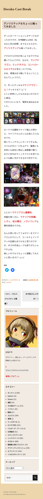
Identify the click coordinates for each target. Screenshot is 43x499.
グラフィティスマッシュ (16, 448)
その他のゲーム (13, 406)
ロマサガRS (12, 425)
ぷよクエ (11, 415)
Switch (10, 396)
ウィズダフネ (12, 422)
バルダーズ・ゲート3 (15, 428)
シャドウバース (15, 280)
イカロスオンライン (15, 454)
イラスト (11, 409)
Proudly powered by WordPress (14, 494)
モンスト (11, 393)
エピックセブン (13, 435)
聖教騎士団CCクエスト (16, 444)
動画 (9, 412)
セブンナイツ (12, 451)
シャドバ (8, 282)
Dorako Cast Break (17, 9)
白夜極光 (11, 432)
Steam (10, 399)
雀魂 (9, 419)
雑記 (9, 402)
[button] (21, 118)
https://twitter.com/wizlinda (17, 370)
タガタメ (11, 441)
